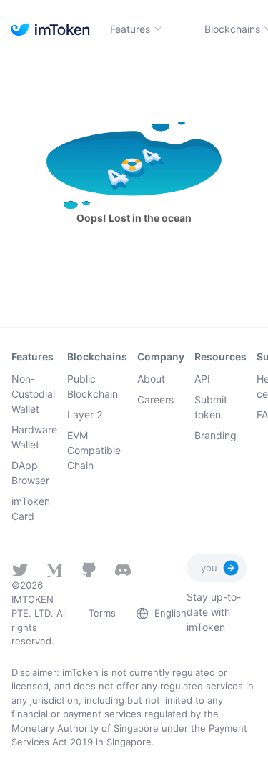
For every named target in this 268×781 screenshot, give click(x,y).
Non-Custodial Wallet (33, 394)
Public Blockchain (92, 386)
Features (130, 29)
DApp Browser (30, 472)
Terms (102, 613)
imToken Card (30, 508)
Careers (155, 399)
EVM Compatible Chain (94, 450)
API (202, 379)
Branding (215, 435)
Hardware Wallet (34, 437)
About (151, 379)
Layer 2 (85, 414)
